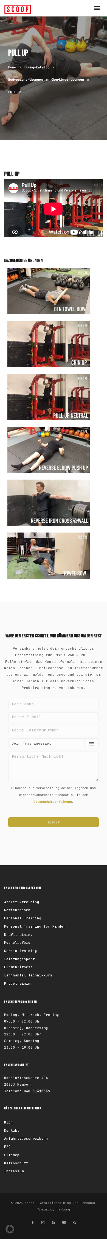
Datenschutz (16, 1163)
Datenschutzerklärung (52, 802)
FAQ (7, 1146)
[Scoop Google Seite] (53, 1222)
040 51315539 (37, 1091)
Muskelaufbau (17, 942)
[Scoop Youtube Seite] (64, 1222)
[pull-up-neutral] (48, 397)
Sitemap (11, 1155)
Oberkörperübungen (67, 79)
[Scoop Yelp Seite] (74, 1222)
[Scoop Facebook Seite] (33, 1222)
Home (12, 67)
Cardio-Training (20, 950)
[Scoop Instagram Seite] (43, 1222)
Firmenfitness (18, 967)
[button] (10, 1229)
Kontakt (11, 1130)
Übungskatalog (36, 67)
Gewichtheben (17, 910)
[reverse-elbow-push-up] (48, 450)
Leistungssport (19, 959)
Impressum (14, 1171)
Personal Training (22, 918)
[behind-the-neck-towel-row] (48, 291)
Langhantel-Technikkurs (28, 975)
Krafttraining (18, 934)
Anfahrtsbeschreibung (26, 1138)
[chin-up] (48, 344)
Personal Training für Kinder (35, 926)
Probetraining (18, 983)
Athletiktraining (21, 902)
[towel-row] (48, 556)
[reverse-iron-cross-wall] (48, 503)
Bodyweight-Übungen (25, 79)
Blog (8, 1122)
